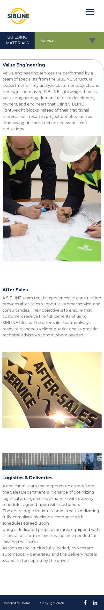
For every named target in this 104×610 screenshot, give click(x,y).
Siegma (25, 603)
